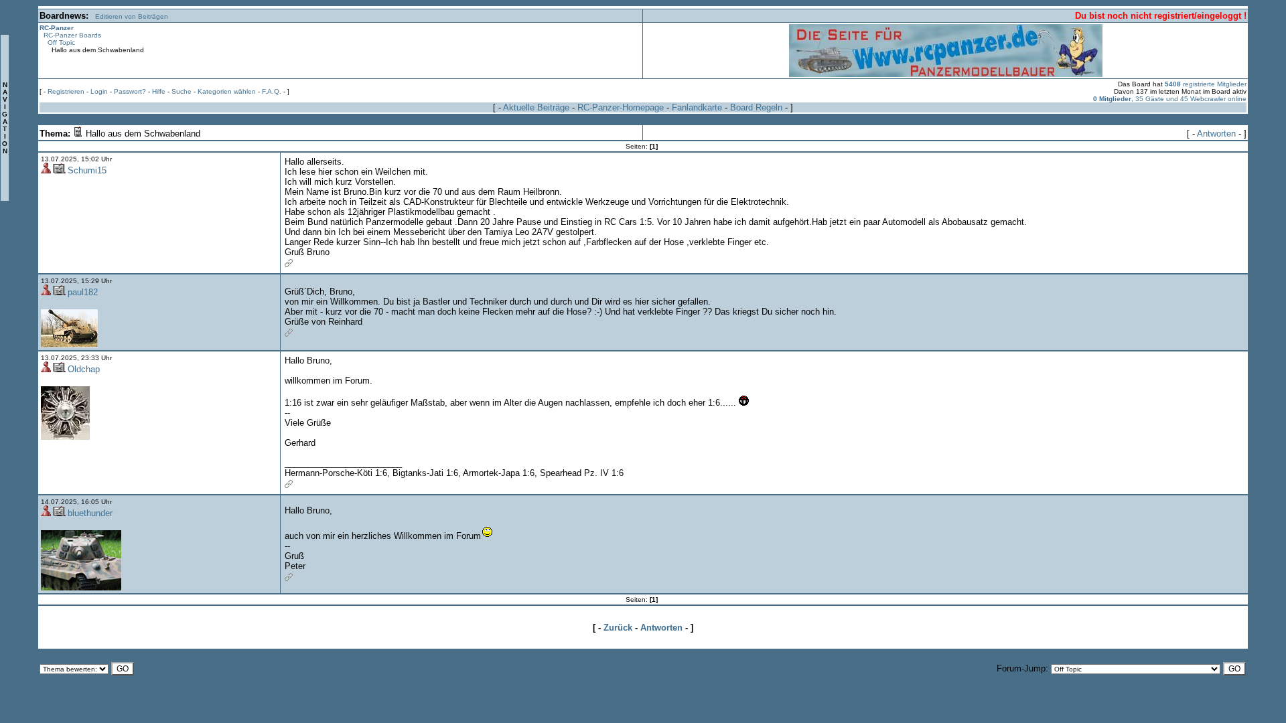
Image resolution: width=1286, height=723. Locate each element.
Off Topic (61, 42)
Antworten (1216, 134)
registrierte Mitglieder (1205, 84)
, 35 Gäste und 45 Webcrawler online (1169, 98)
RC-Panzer (57, 27)
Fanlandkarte (697, 107)
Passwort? (130, 91)
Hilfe (158, 91)
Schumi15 (87, 170)
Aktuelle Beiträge (536, 107)
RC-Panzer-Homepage (620, 107)
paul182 (83, 292)
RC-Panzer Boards (72, 35)
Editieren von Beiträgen (131, 16)
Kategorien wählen (227, 91)
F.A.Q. (271, 91)
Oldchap (84, 369)
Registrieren (66, 91)
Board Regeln (756, 107)
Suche (181, 91)
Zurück (617, 628)
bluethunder (90, 513)
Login (99, 91)
